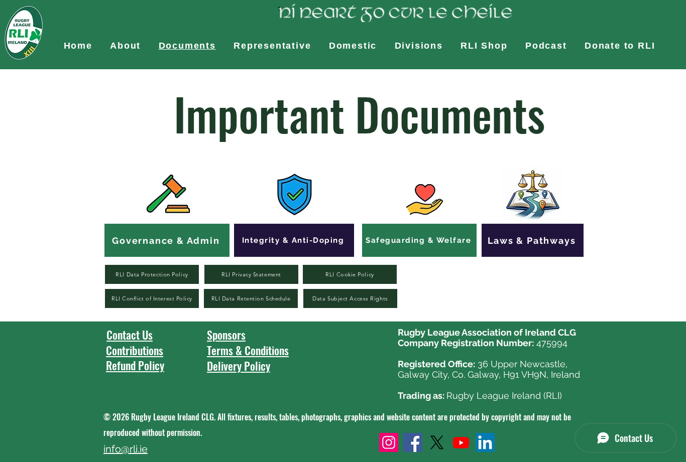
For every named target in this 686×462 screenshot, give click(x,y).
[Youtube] (461, 442)
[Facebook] (412, 442)
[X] (436, 442)
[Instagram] (388, 442)
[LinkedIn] (485, 442)
